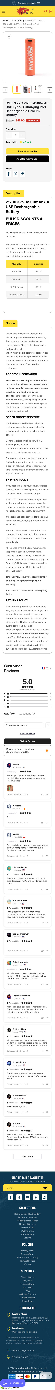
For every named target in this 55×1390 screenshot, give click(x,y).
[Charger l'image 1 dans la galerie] (17, 89)
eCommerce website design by (23, 1371)
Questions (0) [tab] (27, 713)
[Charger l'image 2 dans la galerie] (27, 89)
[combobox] (48, 725)
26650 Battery (27, 1234)
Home (5, 20)
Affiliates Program (27, 1294)
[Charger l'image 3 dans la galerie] (38, 89)
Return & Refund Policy (27, 1257)
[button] (3, 11)
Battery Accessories (27, 1217)
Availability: (12, 142)
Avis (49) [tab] (9, 713)
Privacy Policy (27, 1250)
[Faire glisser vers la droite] (49, 90)
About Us (27, 1287)
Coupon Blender (27, 1297)
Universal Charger (27, 1224)
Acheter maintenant (27, 158)
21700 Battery (18, 20)
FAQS (27, 1290)
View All (27, 1237)
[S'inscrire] (45, 1188)
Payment (27, 1280)
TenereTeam (27, 1301)
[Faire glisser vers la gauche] (5, 90)
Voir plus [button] (40, 917)
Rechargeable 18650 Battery (27, 1214)
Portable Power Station (27, 1220)
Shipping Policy (27, 1254)
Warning (27, 1264)
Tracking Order (27, 1284)
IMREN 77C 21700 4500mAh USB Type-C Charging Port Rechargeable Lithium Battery (23, 24)
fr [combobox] (47, 668)
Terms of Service (27, 1260)
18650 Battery (27, 1227)
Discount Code (27, 1277)
